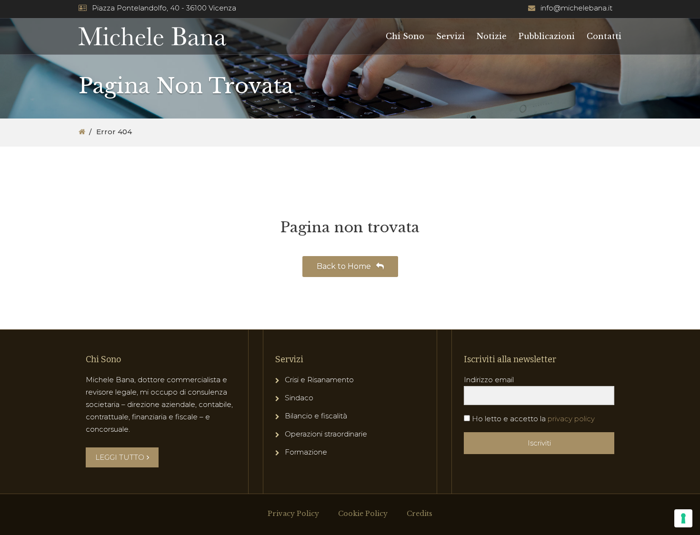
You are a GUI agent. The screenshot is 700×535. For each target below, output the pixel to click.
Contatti (604, 36)
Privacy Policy (293, 513)
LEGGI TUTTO (119, 457)
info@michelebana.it (576, 7)
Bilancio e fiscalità (316, 415)
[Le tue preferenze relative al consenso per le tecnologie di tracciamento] (683, 518)
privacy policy (571, 418)
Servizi (450, 36)
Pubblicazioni (547, 36)
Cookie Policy (363, 513)
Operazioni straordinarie (326, 433)
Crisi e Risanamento (319, 379)
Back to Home (345, 266)
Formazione (306, 451)
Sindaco (299, 397)
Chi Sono (405, 36)
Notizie (492, 36)
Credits (419, 513)
